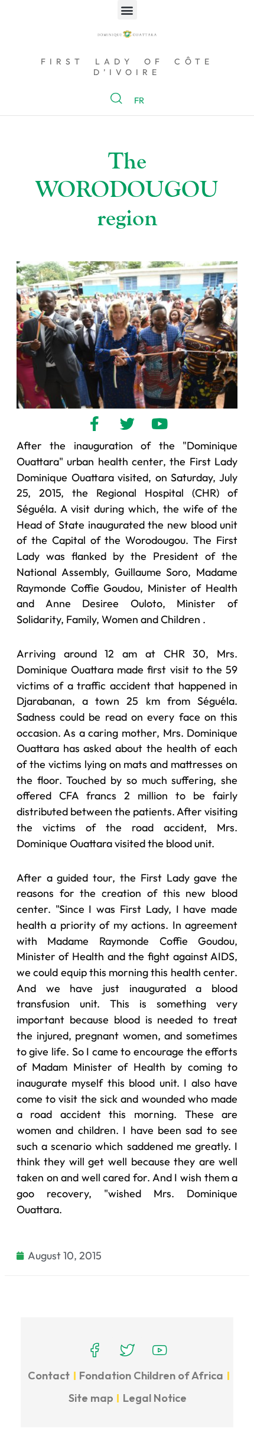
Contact (49, 1375)
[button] (127, 10)
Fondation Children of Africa (151, 1375)
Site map (91, 1398)
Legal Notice (155, 1398)
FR (139, 100)
